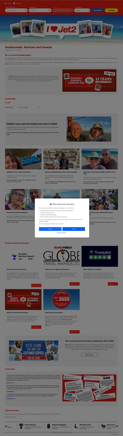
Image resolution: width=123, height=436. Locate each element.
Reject (50, 229)
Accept (74, 229)
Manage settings (61, 232)
